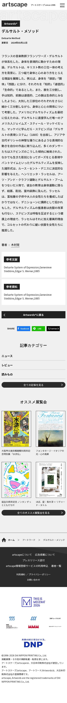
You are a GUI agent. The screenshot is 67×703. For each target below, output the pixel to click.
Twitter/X (54, 328)
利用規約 (20, 574)
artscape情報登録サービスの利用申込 (27, 566)
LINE (39, 328)
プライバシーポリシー (40, 574)
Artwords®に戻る (33, 315)
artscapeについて (22, 554)
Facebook (25, 328)
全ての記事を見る (33, 385)
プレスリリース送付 (33, 560)
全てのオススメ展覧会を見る (33, 513)
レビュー (7, 365)
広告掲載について (45, 554)
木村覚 (15, 245)
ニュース (7, 356)
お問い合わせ (33, 579)
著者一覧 (56, 566)
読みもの (7, 374)
